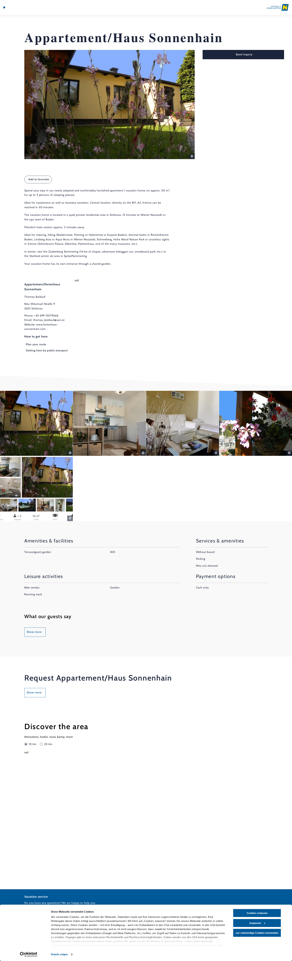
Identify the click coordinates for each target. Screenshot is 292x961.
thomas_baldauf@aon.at (49, 320)
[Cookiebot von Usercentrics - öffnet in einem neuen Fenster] (28, 954)
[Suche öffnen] (22, 7)
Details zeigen (59, 954)
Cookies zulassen (257, 913)
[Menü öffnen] (4, 7)
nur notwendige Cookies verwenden (257, 932)
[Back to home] (277, 7)
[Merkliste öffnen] (18, 7)
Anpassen (255, 923)
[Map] (13, 7)
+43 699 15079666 (46, 315)
